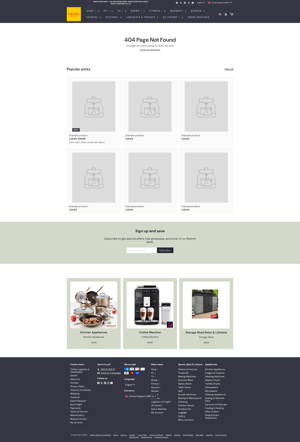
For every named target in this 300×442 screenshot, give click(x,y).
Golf (180, 391)
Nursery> (177, 10)
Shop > (92, 10)
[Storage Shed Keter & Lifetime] (206, 305)
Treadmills (183, 372)
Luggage (182, 412)
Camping (183, 401)
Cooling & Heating (214, 408)
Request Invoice (78, 418)
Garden (197, 10)
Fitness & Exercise (187, 369)
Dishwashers (211, 387)
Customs (75, 397)
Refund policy (77, 415)
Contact (74, 382)
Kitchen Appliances (215, 369)
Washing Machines (214, 376)
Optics (181, 416)
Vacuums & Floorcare (216, 404)
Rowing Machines (187, 376)
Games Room (185, 383)
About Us (75, 379)
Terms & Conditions (80, 390)
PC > (107, 10)
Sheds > (137, 10)
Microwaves (211, 391)
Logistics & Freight (141, 17)
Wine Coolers (212, 411)
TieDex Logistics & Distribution (80, 370)
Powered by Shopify (161, 437)
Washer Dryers (212, 380)
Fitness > (156, 10)
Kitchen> (113, 17)
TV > (120, 10)
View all (229, 69)
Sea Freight (76, 404)
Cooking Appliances (215, 394)
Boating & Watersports (189, 398)
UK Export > (172, 17)
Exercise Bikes (185, 380)
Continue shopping (150, 49)
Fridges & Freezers (215, 372)
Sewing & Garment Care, (214, 399)
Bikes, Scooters (186, 419)
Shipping (74, 393)
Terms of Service (79, 411)
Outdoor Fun (184, 409)
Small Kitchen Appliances (212, 416)
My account (76, 422)
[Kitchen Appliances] (93, 305)
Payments (75, 408)
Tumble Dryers (212, 383)
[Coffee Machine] (150, 305)
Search (73, 375)
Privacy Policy (77, 386)
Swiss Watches (198, 17)
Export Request (78, 400)
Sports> (93, 17)
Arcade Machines (187, 394)
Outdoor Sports (186, 405)
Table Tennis (184, 387)
